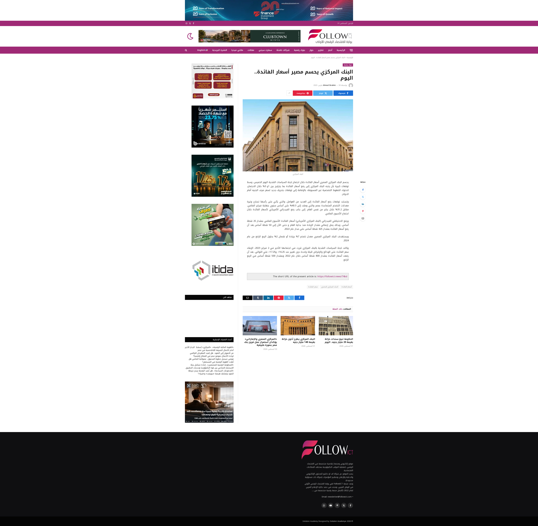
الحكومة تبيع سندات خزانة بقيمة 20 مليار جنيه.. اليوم (339, 341)
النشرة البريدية (219, 50)
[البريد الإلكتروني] (363, 218)
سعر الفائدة (312, 287)
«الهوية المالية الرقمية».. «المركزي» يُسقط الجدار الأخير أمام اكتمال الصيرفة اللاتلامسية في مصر (209, 348)
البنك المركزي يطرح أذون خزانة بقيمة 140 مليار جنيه (298, 341)
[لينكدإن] (363, 204)
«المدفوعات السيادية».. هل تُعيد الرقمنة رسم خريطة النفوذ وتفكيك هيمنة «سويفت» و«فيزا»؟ (211, 372)
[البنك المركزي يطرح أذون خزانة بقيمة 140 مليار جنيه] (298, 325)
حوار (311, 50)
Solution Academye (338, 521)
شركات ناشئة (282, 50)
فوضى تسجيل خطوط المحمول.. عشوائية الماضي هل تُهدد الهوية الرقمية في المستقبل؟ (211, 360)
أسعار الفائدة (347, 287)
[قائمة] (351, 50)
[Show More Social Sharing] (289, 93)
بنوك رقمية (299, 50)
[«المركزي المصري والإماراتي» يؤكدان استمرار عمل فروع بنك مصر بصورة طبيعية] (260, 325)
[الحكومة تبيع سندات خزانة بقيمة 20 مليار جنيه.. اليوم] (336, 325)
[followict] (329, 36)
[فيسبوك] (363, 190)
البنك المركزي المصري (329, 287)
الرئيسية (341, 50)
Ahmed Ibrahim (329, 85)
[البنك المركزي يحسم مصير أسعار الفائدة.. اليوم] (298, 135)
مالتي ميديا (237, 50)
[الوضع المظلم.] (190, 36)
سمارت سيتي (265, 50)
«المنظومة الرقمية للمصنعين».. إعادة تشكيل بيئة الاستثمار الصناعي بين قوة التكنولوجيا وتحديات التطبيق (210, 366)
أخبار (330, 50)
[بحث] (186, 50)
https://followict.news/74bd (332, 276)
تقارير (321, 50)
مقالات (251, 50)
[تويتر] (363, 197)
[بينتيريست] (363, 211)
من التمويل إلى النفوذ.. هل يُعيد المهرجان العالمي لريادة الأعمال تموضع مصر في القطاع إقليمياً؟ (212, 354)
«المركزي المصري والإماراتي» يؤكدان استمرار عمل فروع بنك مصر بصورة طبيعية (260, 342)
